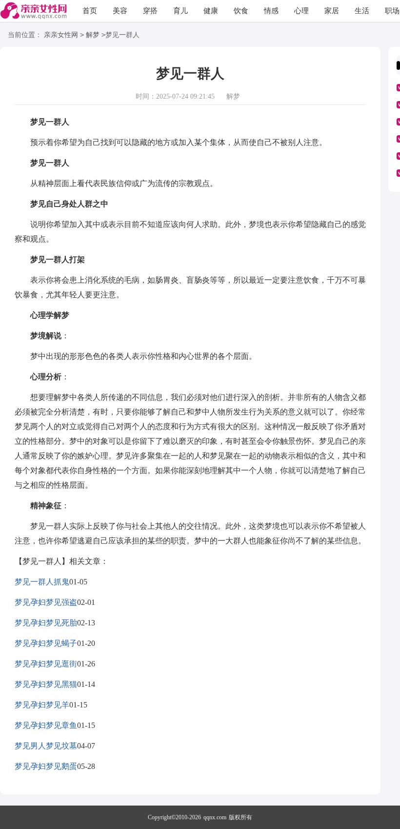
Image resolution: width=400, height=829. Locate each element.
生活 (362, 11)
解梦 (93, 35)
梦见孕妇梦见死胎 (46, 623)
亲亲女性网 (61, 35)
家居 (331, 11)
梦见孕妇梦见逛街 (46, 664)
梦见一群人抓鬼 (42, 582)
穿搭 (150, 11)
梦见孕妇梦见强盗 (46, 602)
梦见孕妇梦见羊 (42, 705)
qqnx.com (214, 817)
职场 (392, 11)
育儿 (180, 11)
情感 (271, 11)
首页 (89, 11)
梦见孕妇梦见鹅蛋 (46, 766)
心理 (301, 11)
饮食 (241, 11)
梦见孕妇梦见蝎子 (46, 643)
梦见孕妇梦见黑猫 (46, 684)
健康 (210, 11)
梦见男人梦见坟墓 (46, 746)
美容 (120, 11)
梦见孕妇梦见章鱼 (46, 725)
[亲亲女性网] (33, 11)
